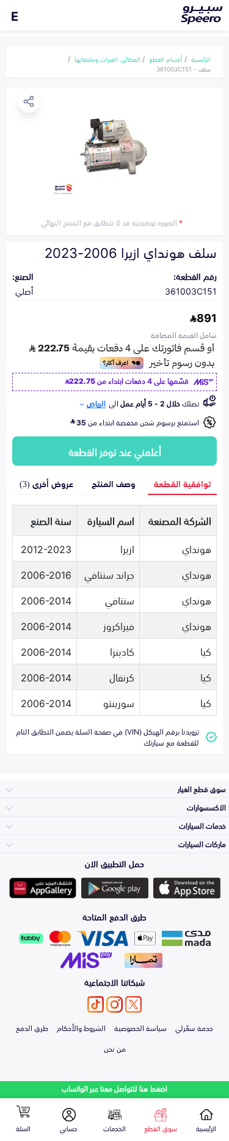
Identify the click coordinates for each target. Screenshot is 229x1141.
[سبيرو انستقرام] (114, 1004)
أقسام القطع (166, 59)
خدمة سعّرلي (194, 1027)
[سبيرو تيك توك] (95, 1004)
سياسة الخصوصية (140, 1027)
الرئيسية (201, 59)
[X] (133, 1004)
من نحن (115, 1048)
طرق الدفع (32, 1027)
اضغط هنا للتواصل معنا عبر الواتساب (114, 1088)
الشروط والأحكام (81, 1027)
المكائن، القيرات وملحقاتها (107, 59)
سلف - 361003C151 (183, 68)
